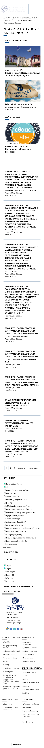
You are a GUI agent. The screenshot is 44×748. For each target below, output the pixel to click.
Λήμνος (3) (10, 581)
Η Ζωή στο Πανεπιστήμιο (21, 18)
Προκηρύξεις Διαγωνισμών (27, 643)
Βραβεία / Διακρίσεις (30, 651)
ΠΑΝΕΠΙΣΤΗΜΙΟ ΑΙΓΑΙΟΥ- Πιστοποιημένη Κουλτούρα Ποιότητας (18, 149)
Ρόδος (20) (10, 575)
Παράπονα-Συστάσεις (30, 711)
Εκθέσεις (25, 679)
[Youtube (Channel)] (21, 629)
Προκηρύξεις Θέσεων (30, 648)
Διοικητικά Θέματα (29, 655)
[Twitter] (14, 629)
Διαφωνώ (17, 744)
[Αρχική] (14, 9)
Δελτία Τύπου (7, 704)
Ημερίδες (26, 686)
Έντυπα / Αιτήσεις (9, 655)
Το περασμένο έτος (26, 20)
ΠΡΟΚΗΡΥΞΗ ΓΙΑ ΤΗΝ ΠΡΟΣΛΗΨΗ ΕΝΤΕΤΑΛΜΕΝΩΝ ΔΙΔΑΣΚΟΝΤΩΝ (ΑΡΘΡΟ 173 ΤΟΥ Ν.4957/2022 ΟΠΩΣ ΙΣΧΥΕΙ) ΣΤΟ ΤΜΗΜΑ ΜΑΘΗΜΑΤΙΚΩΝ (22, 381)
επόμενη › (22, 468)
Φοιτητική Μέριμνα (29, 661)
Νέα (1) (9, 503)
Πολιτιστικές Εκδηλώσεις (31, 690)
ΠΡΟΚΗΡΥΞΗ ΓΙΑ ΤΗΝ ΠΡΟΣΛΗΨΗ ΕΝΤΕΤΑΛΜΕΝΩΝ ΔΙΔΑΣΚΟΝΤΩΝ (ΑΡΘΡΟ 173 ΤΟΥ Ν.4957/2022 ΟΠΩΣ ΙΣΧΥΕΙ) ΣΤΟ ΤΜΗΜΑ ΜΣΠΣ (21, 332)
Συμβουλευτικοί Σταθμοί (11, 651)
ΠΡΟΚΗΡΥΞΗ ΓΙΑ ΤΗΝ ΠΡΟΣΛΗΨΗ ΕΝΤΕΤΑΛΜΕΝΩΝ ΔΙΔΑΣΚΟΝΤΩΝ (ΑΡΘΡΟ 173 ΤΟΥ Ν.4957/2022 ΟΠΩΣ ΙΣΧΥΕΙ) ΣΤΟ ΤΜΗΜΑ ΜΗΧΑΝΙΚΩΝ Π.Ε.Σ (21, 356)
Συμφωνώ (6, 744)
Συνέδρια (26, 693)
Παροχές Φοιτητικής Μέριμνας (10, 647)
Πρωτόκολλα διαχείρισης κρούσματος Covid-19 (11, 688)
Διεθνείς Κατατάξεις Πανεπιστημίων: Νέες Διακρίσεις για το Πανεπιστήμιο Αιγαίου (22, 73)
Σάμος (13, 20)
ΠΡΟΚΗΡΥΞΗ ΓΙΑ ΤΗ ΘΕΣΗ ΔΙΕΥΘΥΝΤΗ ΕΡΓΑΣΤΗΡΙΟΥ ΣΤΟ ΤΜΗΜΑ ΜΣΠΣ (19, 423)
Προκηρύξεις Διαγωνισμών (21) (18, 490)
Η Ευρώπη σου (8, 672)
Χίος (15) (9, 578)
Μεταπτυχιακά (28, 658)
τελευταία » (33, 468)
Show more (6, 548)
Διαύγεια (6, 661)
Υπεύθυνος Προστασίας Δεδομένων (31, 715)
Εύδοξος (6, 665)
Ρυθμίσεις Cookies (9, 739)
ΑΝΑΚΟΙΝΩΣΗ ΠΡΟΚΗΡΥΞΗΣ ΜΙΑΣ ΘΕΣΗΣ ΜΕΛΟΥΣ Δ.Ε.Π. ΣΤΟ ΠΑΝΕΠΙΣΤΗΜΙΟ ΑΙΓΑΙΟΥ (20, 403)
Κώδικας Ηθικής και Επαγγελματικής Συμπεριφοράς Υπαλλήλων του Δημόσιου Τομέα (11, 679)
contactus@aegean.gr (14, 623)
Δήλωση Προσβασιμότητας (29, 721)
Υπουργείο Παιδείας (10, 658)
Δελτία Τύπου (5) (12, 496)
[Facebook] (11, 629)
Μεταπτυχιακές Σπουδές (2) (16, 500)
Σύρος (6, 20)
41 (35, 18)
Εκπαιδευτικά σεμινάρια (31, 683)
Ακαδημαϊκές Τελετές (30, 672)
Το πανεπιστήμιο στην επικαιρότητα (10, 709)
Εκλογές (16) (11, 493)
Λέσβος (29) (10, 572)
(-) (4, 591)
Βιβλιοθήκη (6, 642)
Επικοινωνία (27, 708)
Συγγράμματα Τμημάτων (11, 668)
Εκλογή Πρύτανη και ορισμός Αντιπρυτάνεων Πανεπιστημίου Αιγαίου (20, 107)
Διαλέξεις (26, 676)
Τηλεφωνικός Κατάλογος (31, 704)
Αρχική (6, 18)
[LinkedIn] (18, 629)
